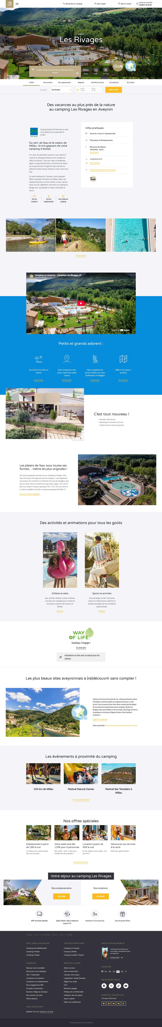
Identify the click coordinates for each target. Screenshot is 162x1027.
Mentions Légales (70, 988)
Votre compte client (71, 971)
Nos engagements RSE (34, 985)
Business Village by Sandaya (36, 992)
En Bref (31, 83)
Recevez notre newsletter (35, 968)
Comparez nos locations (35, 978)
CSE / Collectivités (32, 975)
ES (114, 972)
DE (122, 972)
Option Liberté (69, 999)
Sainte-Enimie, (115, 726)
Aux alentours (114, 83)
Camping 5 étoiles (33, 955)
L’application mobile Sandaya (74, 978)
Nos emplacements (64, 83)
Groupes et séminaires (34, 988)
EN (110, 972)
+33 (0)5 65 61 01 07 (96, 159)
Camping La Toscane (71, 948)
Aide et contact (69, 968)
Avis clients (130, 83)
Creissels (134, 726)
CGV (65, 985)
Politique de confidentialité (73, 992)
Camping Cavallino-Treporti (74, 955)
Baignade (81, 83)
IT (126, 972)
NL (106, 972)
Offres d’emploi (31, 999)
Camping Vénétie (70, 952)
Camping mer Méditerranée (36, 948)
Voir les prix (113, 90)
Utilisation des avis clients (73, 995)
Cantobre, (123, 726)
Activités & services (97, 83)
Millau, (107, 726)
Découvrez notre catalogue (36, 971)
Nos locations (47, 83)
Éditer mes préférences (72, 1002)
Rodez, (129, 726)
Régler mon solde (70, 982)
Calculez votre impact (71, 975)
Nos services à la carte (34, 995)
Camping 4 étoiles (33, 952)
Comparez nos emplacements (37, 982)
